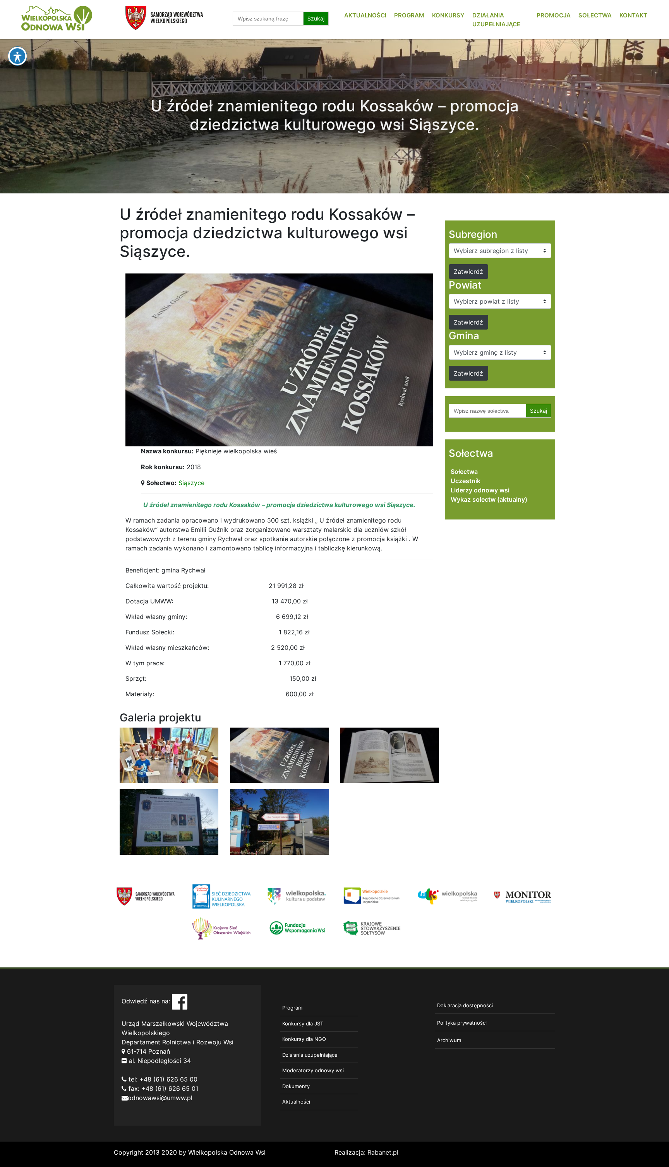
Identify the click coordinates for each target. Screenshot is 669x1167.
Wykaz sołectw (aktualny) (489, 499)
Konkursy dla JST (302, 1023)
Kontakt (633, 15)
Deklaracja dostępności (465, 1005)
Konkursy (448, 15)
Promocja (554, 15)
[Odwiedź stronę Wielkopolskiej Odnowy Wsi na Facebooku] (179, 1001)
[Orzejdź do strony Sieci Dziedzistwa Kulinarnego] (221, 896)
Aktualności (365, 15)
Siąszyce (191, 483)
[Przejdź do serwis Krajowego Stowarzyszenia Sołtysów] (372, 928)
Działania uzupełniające (310, 1055)
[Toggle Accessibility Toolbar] (17, 56)
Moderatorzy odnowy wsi (313, 1070)
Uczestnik (465, 481)
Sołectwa (595, 15)
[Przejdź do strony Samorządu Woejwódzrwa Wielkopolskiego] (146, 896)
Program (409, 15)
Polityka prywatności (462, 1023)
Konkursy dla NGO (304, 1039)
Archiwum (449, 1040)
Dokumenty (296, 1086)
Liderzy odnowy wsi (480, 490)
